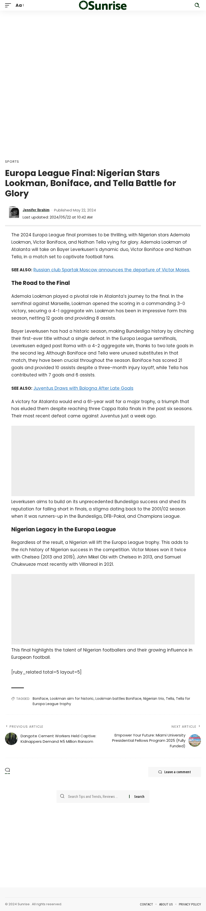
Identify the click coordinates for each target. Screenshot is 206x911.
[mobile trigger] (9, 5)
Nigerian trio (153, 698)
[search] (197, 5)
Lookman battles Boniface (118, 698)
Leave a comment (177, 771)
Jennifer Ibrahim (36, 210)
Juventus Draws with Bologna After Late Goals (83, 388)
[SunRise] (103, 5)
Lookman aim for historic (72, 698)
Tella (170, 698)
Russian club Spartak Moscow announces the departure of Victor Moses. (111, 270)
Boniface (40, 698)
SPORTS (12, 161)
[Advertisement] (103, 46)
